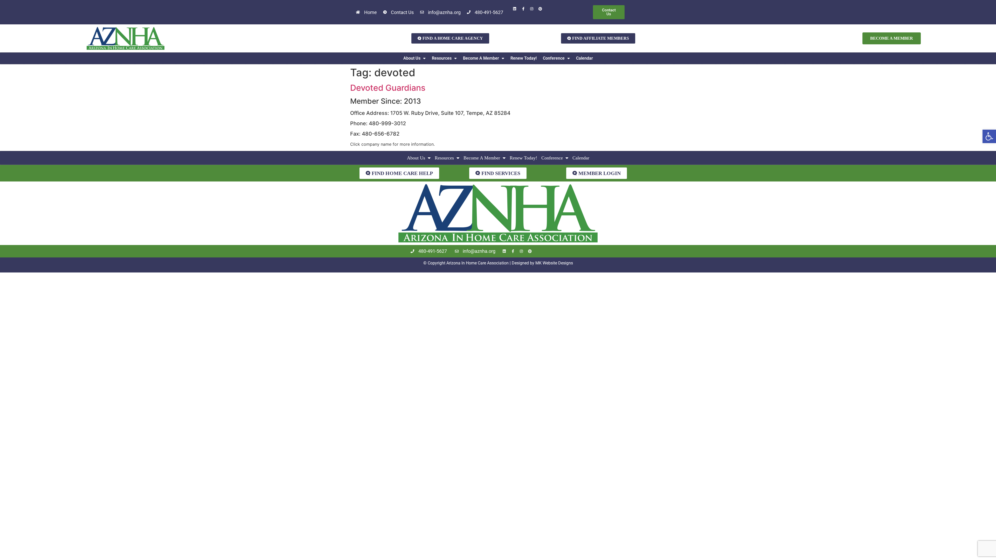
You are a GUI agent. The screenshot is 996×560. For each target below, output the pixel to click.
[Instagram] (531, 8)
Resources (442, 58)
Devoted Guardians (387, 88)
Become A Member (481, 58)
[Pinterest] (540, 8)
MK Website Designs (554, 263)
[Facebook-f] (523, 8)
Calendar (584, 58)
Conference (554, 58)
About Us (411, 58)
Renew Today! (523, 58)
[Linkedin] (514, 8)
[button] (989, 136)
